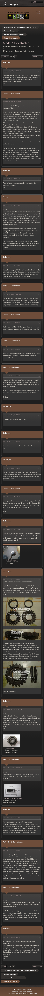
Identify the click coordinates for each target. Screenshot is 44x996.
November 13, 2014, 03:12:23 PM (12, 850)
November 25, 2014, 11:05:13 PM (12, 322)
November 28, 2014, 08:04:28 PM (12, 178)
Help (14, 989)
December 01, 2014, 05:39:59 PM (12, 101)
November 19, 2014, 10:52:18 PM (12, 496)
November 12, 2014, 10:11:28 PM (12, 937)
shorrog (5, 197)
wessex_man (7, 406)
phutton (5, 93)
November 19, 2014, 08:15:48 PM (13, 529)
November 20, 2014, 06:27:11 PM (12, 468)
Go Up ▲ (29, 989)
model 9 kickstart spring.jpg (13, 798)
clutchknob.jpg (11, 560)
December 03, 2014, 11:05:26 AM (12, 71)
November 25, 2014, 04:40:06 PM (12, 375)
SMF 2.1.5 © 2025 (17, 991)
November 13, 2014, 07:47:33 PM (12, 817)
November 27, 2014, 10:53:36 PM (12, 205)
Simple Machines (27, 991)
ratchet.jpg (10, 748)
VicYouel (6, 842)
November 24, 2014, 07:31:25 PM (12, 415)
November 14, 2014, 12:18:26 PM (13, 768)
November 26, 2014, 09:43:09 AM (12, 294)
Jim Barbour (7, 62)
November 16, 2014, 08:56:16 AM (13, 709)
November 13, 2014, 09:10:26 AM (12, 896)
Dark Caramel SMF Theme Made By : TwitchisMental (22, 993)
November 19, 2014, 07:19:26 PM (12, 579)
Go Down (5, 56)
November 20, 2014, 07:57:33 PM (12, 441)
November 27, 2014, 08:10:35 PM (12, 265)
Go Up (4, 966)
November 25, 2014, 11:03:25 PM (12, 349)
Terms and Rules (21, 989)
